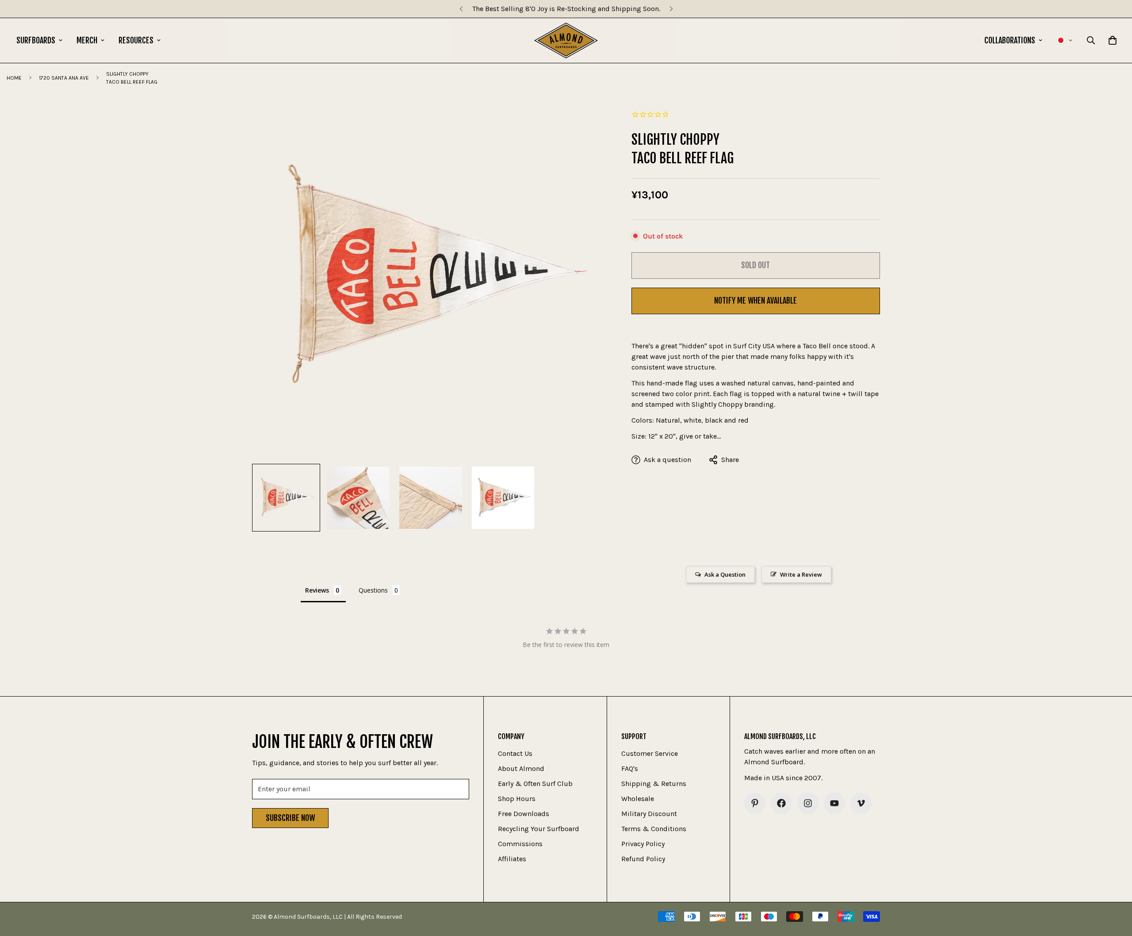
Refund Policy (643, 859)
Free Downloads (523, 813)
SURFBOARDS (35, 40)
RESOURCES (136, 40)
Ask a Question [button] (725, 574)
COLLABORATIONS (1009, 40)
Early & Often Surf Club (535, 783)
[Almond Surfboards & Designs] (566, 40)
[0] (1112, 40)
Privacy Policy (643, 844)
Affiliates (512, 859)
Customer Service (649, 753)
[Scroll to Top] (1115, 888)
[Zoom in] (590, 118)
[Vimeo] (861, 803)
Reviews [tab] (317, 590)
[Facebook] (781, 803)
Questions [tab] (373, 590)
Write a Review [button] (801, 574)
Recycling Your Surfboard (538, 828)
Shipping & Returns (653, 783)
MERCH (86, 40)
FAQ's (629, 768)
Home (14, 78)
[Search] (1090, 40)
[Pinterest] (754, 803)
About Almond (521, 768)
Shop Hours (516, 798)
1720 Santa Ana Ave (64, 78)
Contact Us (515, 753)
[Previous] (461, 9)
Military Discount (649, 813)
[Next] (671, 9)
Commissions (520, 844)
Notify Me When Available (755, 300)
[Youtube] (834, 803)
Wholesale (637, 798)
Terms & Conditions (653, 828)
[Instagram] (807, 803)
